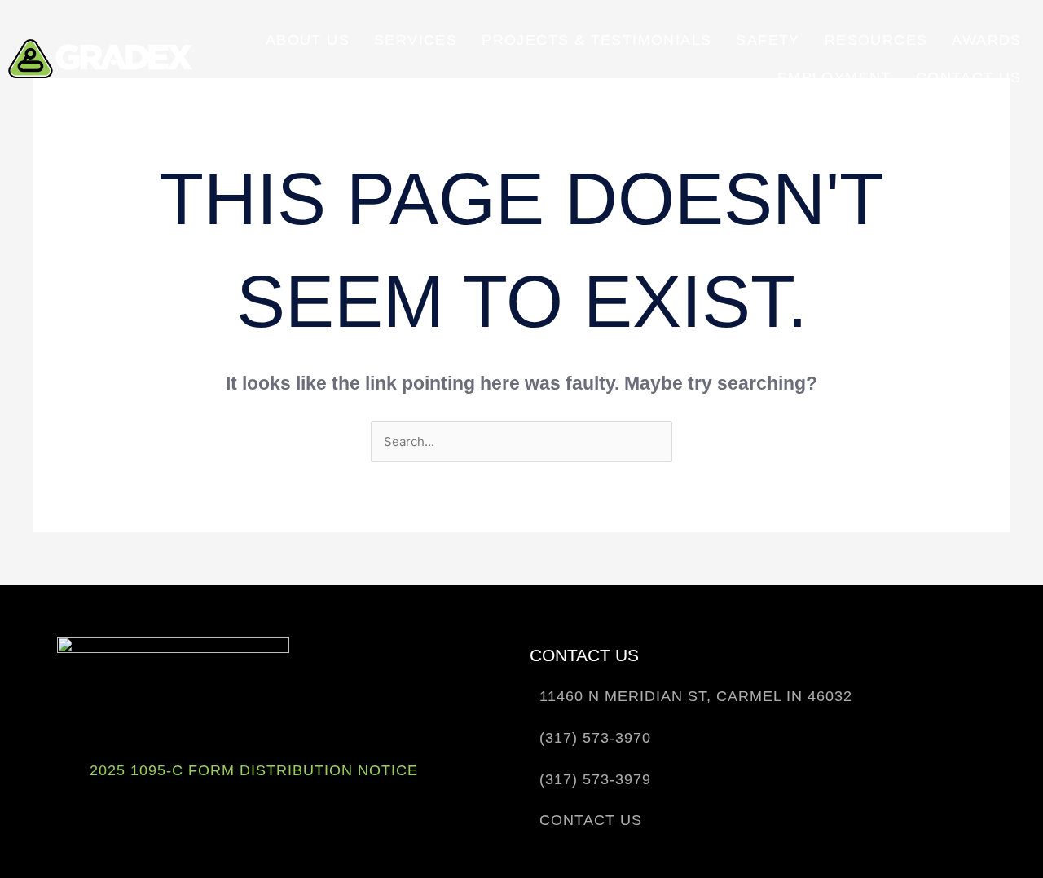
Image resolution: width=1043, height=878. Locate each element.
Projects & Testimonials (596, 40)
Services (415, 40)
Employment (834, 77)
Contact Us (969, 77)
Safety (767, 40)
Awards (986, 40)
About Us (308, 40)
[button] (691, 696)
